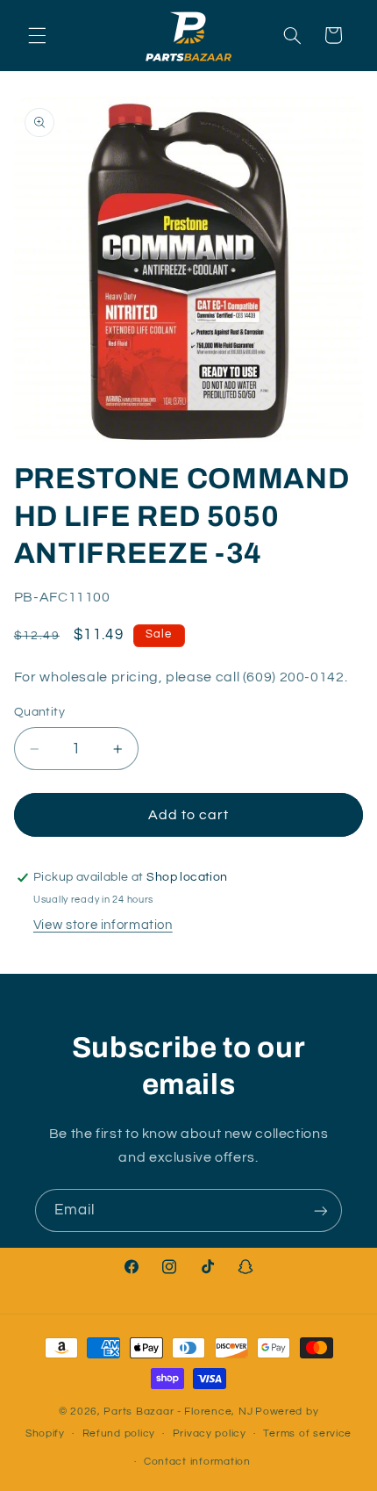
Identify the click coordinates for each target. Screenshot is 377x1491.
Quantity (39, 712)
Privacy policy (209, 1433)
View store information (103, 925)
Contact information (197, 1461)
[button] (37, 35)
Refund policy (119, 1433)
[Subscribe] (321, 1210)
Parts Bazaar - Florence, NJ (178, 1411)
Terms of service (307, 1433)
